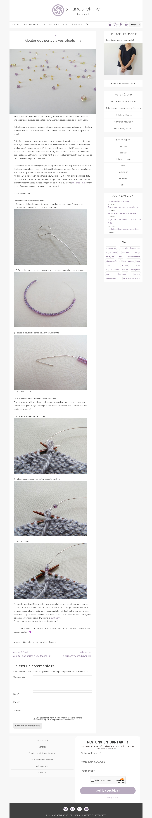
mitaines (124, 265)
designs (123, 153)
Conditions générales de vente (42, 753)
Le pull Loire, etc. (123, 115)
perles (53, 642)
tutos (53, 35)
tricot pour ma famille (131, 278)
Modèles (54, 24)
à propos (77, 24)
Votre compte (42, 766)
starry (108, 274)
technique (122, 274)
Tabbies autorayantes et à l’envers (123, 108)
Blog (65, 24)
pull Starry (55, 618)
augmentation (111, 252)
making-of (123, 172)
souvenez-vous (78, 183)
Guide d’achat (42, 740)
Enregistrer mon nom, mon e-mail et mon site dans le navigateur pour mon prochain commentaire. (59, 719)
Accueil (15, 24)
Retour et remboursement (42, 760)
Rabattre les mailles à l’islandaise (122, 213)
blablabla (123, 146)
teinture (137, 274)
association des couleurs (130, 248)
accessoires (111, 248)
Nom (16, 694)
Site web (17, 710)
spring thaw (135, 270)
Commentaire (19, 677)
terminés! (123, 178)
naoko (18, 642)
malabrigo (110, 265)
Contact (42, 747)
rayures (125, 270)
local (138, 261)
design (137, 252)
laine (123, 166)
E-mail (16, 702)
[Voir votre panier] (87, 25)
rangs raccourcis (112, 270)
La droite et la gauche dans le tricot (123, 229)
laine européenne (113, 261)
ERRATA (42, 772)
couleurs (125, 252)
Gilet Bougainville (123, 128)
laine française (128, 261)
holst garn (110, 257)
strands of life (83, 8)
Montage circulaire (123, 121)
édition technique (123, 159)
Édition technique (34, 24)
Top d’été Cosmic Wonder (123, 101)
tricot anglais (111, 278)
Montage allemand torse (118, 201)
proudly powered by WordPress (90, 815)
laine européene (133, 257)
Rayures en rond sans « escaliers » (123, 207)
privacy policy (112, 797)
